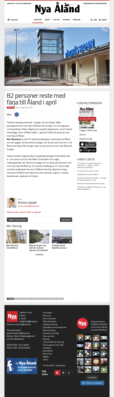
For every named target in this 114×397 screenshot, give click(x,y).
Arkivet (82, 134)
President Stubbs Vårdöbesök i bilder (91, 183)
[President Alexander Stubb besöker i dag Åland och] (96, 337)
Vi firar (45, 359)
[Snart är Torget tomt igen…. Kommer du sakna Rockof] (80, 353)
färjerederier (38, 299)
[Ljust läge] (63, 372)
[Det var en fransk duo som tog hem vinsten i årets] (104, 337)
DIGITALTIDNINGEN (23, 3)
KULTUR (56, 19)
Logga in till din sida (88, 130)
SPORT (47, 19)
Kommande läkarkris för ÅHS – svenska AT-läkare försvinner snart (91, 179)
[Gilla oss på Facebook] (22, 366)
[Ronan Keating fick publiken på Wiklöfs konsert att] (88, 353)
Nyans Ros (47, 353)
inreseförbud (50, 299)
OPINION (66, 19)
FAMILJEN (76, 19)
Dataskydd (60, 365)
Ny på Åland (48, 350)
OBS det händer (49, 321)
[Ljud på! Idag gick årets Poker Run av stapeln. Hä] (96, 369)
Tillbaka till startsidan (17, 219)
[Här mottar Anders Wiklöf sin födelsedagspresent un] (104, 353)
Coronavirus (27, 299)
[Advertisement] (39, 276)
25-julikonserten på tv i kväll (87, 171)
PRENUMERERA (101, 3)
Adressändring (49, 330)
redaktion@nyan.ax (28, 321)
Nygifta (46, 356)
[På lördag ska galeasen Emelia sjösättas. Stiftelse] (80, 369)
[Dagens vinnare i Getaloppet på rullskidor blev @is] (88, 369)
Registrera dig (85, 139)
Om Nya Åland (49, 365)
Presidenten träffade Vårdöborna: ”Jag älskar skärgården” (91, 188)
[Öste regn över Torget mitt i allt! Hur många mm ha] (88, 361)
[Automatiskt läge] (57, 372)
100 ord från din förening (53, 341)
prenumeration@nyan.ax (18, 333)
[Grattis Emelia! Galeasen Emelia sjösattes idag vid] (80, 361)
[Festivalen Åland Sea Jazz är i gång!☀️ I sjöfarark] (80, 337)
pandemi (60, 299)
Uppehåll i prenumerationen (54, 327)
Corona (17, 299)
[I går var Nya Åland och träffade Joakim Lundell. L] (104, 361)
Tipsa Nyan (66, 219)
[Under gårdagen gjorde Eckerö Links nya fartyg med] (80, 345)
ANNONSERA (88, 3)
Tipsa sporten (48, 336)
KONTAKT (11, 3)
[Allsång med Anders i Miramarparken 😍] (96, 353)
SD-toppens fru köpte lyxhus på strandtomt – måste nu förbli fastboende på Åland (89, 165)
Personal (46, 315)
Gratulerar (47, 347)
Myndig (46, 338)
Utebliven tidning (50, 324)
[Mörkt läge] (69, 372)
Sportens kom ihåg (51, 333)
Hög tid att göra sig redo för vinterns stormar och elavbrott (38, 247)
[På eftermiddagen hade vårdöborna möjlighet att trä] (88, 337)
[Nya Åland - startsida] (57, 15)
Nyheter (11, 108)
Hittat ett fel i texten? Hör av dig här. (24, 212)
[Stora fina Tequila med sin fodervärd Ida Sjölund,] (96, 345)
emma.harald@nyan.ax (28, 206)
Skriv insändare (49, 318)
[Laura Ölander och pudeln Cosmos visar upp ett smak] (104, 369)
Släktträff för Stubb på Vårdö (87, 174)
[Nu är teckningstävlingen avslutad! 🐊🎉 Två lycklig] (96, 361)
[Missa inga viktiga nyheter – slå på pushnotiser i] (88, 345)
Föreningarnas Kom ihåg (53, 344)
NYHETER (38, 19)
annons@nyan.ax (23, 324)
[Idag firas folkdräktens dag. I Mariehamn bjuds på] (104, 345)
